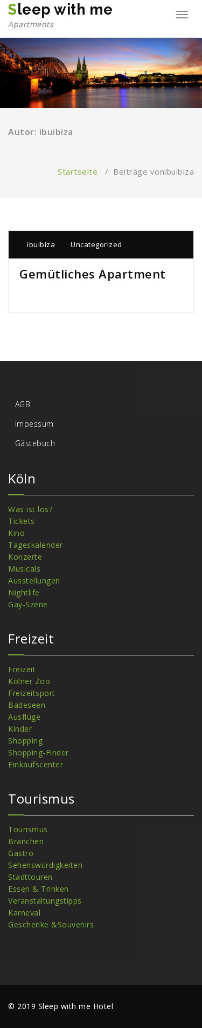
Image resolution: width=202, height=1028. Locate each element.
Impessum (34, 424)
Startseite (77, 171)
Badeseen (26, 705)
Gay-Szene (28, 604)
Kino (16, 533)
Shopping (25, 740)
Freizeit (22, 669)
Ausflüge (24, 717)
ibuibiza (40, 244)
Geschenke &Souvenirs (51, 924)
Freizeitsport (31, 693)
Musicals (24, 568)
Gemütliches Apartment (92, 274)
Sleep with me (60, 15)
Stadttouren (30, 877)
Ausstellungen (34, 580)
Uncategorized (96, 244)
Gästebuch (35, 443)
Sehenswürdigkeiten (45, 865)
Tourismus (28, 829)
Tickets (21, 521)
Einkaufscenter (35, 764)
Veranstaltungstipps (45, 901)
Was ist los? (30, 509)
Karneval (24, 912)
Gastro (20, 853)
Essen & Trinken (38, 889)
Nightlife (24, 592)
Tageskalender (35, 545)
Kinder (20, 729)
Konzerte (25, 557)
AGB (23, 404)
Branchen (26, 841)
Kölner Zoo (29, 681)
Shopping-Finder (38, 752)
